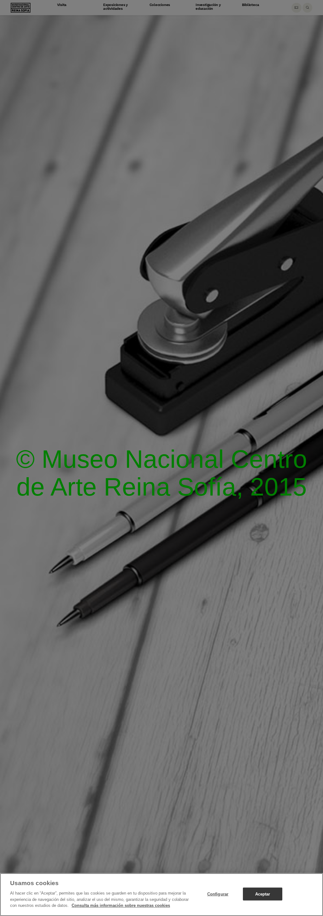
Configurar (217, 893)
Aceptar (262, 893)
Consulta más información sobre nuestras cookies (121, 905)
